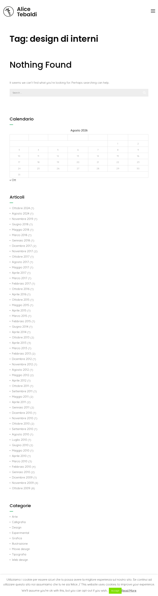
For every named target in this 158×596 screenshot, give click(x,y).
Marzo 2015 (19, 316)
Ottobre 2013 (20, 337)
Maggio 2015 (20, 305)
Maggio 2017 (20, 267)
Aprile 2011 (19, 402)
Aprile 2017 (19, 273)
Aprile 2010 (19, 456)
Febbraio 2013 (21, 353)
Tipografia (19, 554)
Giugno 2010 (20, 445)
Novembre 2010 (22, 418)
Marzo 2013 (19, 348)
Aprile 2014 (19, 332)
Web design (20, 560)
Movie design (21, 549)
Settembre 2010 (22, 429)
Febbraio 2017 (21, 283)
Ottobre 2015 (20, 299)
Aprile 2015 (19, 310)
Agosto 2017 (20, 262)
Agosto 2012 (20, 369)
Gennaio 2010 (21, 472)
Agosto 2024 (20, 213)
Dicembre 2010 (22, 413)
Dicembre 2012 (22, 359)
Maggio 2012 (20, 375)
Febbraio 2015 (21, 321)
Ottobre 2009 (21, 488)
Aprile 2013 (19, 343)
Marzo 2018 (19, 235)
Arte (15, 516)
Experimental (20, 533)
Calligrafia (19, 522)
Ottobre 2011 (20, 386)
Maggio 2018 (20, 229)
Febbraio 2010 (21, 466)
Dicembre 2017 (22, 246)
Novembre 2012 (22, 364)
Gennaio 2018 (21, 240)
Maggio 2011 (20, 396)
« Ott (13, 180)
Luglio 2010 (19, 440)
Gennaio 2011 (20, 407)
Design (16, 527)
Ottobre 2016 (20, 289)
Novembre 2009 (23, 483)
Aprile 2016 (19, 294)
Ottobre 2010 (21, 423)
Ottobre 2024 (21, 208)
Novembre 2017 (22, 251)
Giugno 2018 (20, 224)
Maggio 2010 (20, 450)
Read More (129, 590)
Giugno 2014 (20, 326)
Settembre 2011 (22, 391)
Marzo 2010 (19, 461)
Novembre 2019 (22, 219)
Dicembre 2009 (22, 477)
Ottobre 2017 (20, 256)
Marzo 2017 (19, 278)
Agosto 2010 (20, 434)
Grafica (17, 538)
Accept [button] (115, 590)
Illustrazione (20, 543)
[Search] (144, 93)
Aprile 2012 (19, 380)
